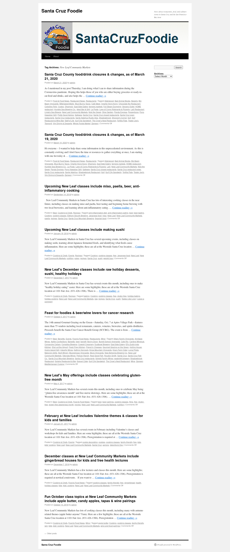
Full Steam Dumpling (112, 106)
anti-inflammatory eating (118, 212)
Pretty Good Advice (66, 115)
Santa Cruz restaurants (65, 117)
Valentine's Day (116, 445)
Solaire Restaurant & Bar (65, 361)
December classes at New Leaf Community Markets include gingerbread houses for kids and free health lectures (92, 458)
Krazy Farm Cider (120, 350)
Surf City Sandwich (83, 120)
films (131, 401)
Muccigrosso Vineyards (79, 352)
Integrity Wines (66, 350)
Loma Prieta (133, 350)
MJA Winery (63, 352)
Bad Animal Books (122, 101)
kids (139, 442)
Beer (55, 212)
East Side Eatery (81, 106)
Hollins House (136, 347)
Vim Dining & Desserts (62, 123)
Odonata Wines (69, 355)
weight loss (108, 258)
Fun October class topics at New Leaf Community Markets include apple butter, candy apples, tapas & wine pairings (91, 498)
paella (47, 218)
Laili (108, 166)
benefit (83, 341)
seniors (106, 445)
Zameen (94, 123)
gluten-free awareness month (61, 404)
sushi (100, 258)
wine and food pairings (110, 525)
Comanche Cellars (53, 344)
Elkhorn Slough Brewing (77, 215)
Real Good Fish (96, 355)
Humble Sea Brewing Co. (65, 109)
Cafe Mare (95, 103)
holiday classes (51, 485)
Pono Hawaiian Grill (73, 169)
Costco (61, 106)
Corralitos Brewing (69, 344)
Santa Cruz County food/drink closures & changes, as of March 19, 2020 (95, 136)
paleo (76, 258)
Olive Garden (107, 112)
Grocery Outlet (128, 106)
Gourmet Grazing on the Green (116, 347)
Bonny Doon (92, 341)
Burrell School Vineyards (109, 341)
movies (78, 404)
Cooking (48, 215)
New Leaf (111, 215)
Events (71, 255)
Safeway (78, 115)
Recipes (76, 212)
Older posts (51, 533)
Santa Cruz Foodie (61, 10)
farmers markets (95, 106)
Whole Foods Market (81, 123)
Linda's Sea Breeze (53, 112)
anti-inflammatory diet (98, 212)
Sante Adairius (71, 172)
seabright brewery (121, 358)
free (114, 255)
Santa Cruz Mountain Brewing (81, 218)
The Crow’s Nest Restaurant (104, 120)
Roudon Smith (110, 355)
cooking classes (59, 215)
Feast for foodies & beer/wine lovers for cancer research (89, 312)
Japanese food (95, 215)
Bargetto (71, 341)
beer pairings (108, 401)
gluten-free (122, 296)
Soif (129, 117)
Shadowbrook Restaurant (89, 172)
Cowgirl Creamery (86, 344)
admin (72, 82)
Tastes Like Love (129, 298)
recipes (54, 218)
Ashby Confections (59, 341)
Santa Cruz (87, 115)
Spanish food (100, 218)
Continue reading (96, 95)
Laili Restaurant (137, 109)
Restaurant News (77, 101)
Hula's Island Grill (52, 350)
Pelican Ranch (83, 355)
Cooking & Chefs (65, 212)
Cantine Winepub (136, 341)
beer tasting (139, 212)
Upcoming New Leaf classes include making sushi (85, 229)
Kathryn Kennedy (81, 350)
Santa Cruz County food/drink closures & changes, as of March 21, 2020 (95, 76)
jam (46, 525)
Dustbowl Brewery (102, 344)
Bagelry (134, 101)
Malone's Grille (51, 352)
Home (47, 56)
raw (96, 298)
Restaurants (91, 101)
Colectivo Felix (51, 106)
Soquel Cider (82, 361)
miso (104, 215)
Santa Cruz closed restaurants (106, 115)
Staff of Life (69, 120)
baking (86, 296)
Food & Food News (61, 101)
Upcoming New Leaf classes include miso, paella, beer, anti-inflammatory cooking (92, 188)
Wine (103, 338)
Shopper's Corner (119, 117)
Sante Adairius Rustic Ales (87, 117)
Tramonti (48, 123)
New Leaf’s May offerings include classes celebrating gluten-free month (93, 377)
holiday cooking (51, 298)
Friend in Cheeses (94, 347)
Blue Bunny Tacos (82, 103)
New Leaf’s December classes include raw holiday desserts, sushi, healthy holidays (92, 271)
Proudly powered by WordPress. (169, 544)
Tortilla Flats (122, 120)
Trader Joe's (133, 120)
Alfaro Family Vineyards (124, 338)
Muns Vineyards (97, 352)
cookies (102, 442)
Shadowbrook (105, 117)
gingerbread (129, 482)
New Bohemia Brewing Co (116, 352)
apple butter (103, 523)
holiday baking (134, 296)
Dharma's (69, 106)
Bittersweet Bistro (66, 103)
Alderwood (109, 101)
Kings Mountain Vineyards (100, 350)
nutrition (70, 258)
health (138, 482)
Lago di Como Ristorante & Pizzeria (114, 109)
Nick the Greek (95, 112)
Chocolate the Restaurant (129, 103)
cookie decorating (90, 442)
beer (131, 212)
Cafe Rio (124, 341)
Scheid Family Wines (104, 358)
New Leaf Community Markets (75, 112)
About (56, 56)
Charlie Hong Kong (109, 103)
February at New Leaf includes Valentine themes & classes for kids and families (94, 417)
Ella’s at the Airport (60, 347)
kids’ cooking (50, 445)
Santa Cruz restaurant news (129, 169)
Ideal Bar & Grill (83, 109)
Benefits (61, 338)
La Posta (94, 109)
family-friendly (126, 442)
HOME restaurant (133, 163)
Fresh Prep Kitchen (77, 347)
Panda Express (120, 112)
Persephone (133, 112)
